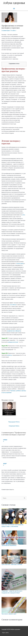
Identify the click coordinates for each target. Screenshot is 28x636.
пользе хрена (19, 263)
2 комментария (6, 30)
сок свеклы (13, 304)
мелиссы (9, 355)
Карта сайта (5, 632)
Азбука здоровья (14, 3)
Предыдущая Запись (14, 422)
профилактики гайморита (14, 331)
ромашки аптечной (13, 342)
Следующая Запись (14, 426)
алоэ (23, 214)
